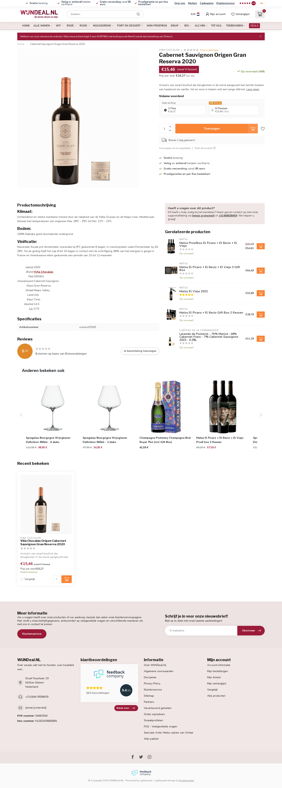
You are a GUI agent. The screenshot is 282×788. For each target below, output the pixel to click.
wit (58, 25)
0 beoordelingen (209, 50)
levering (39, 3)
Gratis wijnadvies (154, 714)
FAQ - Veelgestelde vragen (160, 726)
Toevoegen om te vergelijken (175, 148)
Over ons (179, 3)
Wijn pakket (151, 739)
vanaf (115, 3)
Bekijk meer (122, 708)
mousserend (102, 25)
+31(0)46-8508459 (36, 697)
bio (186, 25)
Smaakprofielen (153, 720)
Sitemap (149, 696)
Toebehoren (234, 25)
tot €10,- (216, 25)
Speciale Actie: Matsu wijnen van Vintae (168, 732)
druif (174, 25)
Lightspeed (146, 780)
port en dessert (129, 25)
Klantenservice (225, 3)
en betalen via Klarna (76, 3)
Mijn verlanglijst (216, 683)
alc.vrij (200, 25)
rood (83, 25)
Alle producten (216, 696)
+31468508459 (228, 215)
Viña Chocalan (169, 50)
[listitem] (52, 415)
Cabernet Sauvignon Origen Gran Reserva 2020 (57, 44)
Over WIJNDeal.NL (155, 665)
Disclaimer (150, 677)
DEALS (254, 25)
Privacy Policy (152, 683)
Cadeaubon (207, 3)
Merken (192, 3)
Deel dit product (204, 148)
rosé (70, 25)
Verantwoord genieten (158, 708)
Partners (149, 702)
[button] (21, 414)
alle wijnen (41, 25)
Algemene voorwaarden (158, 671)
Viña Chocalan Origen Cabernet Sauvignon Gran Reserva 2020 (43, 542)
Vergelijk (30, 579)
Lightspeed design (164, 780)
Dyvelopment (186, 780)
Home (26, 25)
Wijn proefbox (157, 25)
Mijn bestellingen (217, 671)
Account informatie (218, 665)
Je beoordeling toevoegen (140, 351)
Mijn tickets (214, 677)
